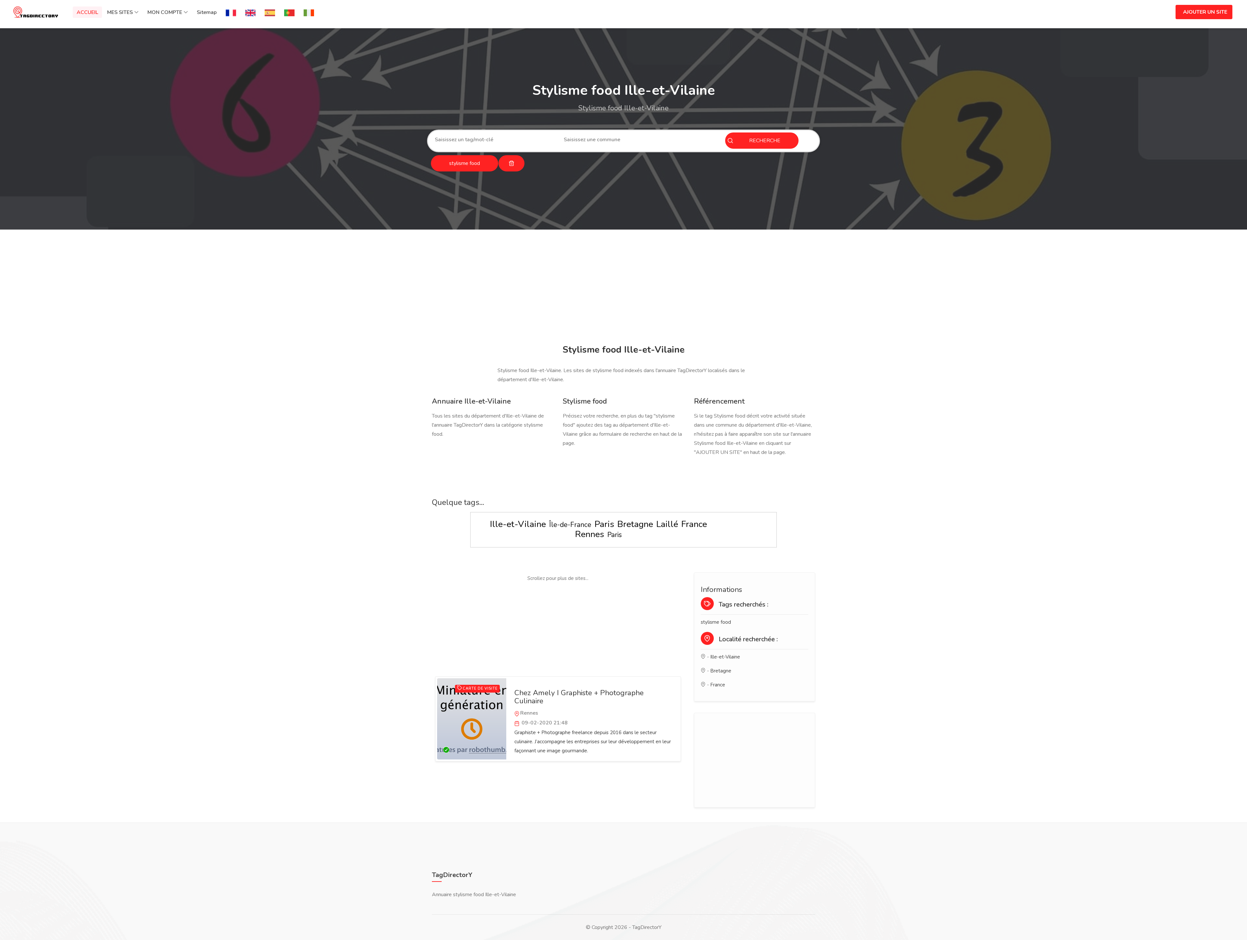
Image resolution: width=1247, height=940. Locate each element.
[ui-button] (511, 163)
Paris (604, 524)
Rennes (589, 534)
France (694, 524)
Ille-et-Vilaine (518, 524)
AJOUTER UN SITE (1205, 12)
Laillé (667, 524)
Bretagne (635, 524)
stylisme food (716, 622)
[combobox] (494, 139)
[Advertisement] (622, 288)
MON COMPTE (164, 12)
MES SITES (120, 12)
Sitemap (207, 12)
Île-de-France (570, 524)
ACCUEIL (87, 12)
